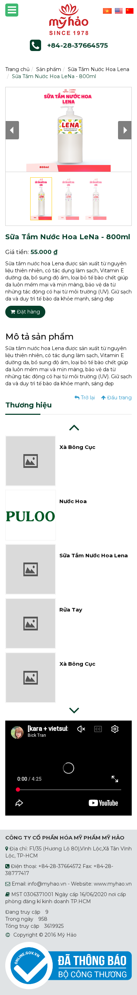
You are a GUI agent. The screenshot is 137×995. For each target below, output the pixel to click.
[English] (118, 10)
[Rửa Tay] (30, 623)
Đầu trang (119, 397)
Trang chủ (17, 69)
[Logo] (69, 19)
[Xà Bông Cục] (30, 460)
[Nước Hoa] (30, 515)
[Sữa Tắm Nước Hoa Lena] (30, 569)
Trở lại (87, 397)
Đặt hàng (28, 312)
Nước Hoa (73, 501)
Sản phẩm (48, 69)
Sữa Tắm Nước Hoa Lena (98, 69)
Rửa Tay (70, 609)
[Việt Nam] (106, 10)
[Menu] (11, 10)
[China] (128, 10)
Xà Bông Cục (77, 447)
